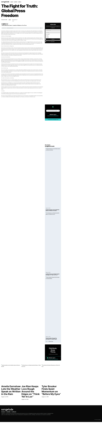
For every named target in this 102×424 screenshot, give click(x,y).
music (11, 1)
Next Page (51, 341)
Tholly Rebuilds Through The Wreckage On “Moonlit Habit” (51, 339)
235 (49, 341)
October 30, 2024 (4, 19)
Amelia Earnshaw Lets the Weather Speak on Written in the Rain (52, 210)
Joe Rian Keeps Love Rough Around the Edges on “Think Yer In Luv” (52, 274)
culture (19, 1)
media (15, 1)
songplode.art (99, 419)
